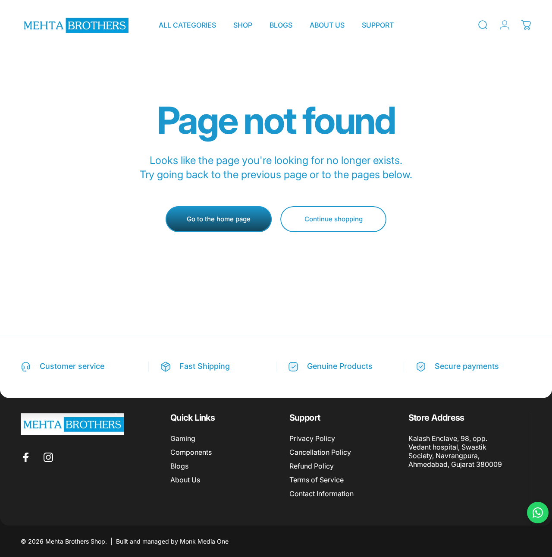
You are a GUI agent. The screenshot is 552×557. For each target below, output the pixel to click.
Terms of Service (316, 479)
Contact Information (321, 493)
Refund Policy (311, 466)
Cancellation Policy (320, 452)
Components (191, 452)
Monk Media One (204, 541)
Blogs (179, 466)
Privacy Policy (312, 438)
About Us (185, 479)
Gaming (182, 438)
